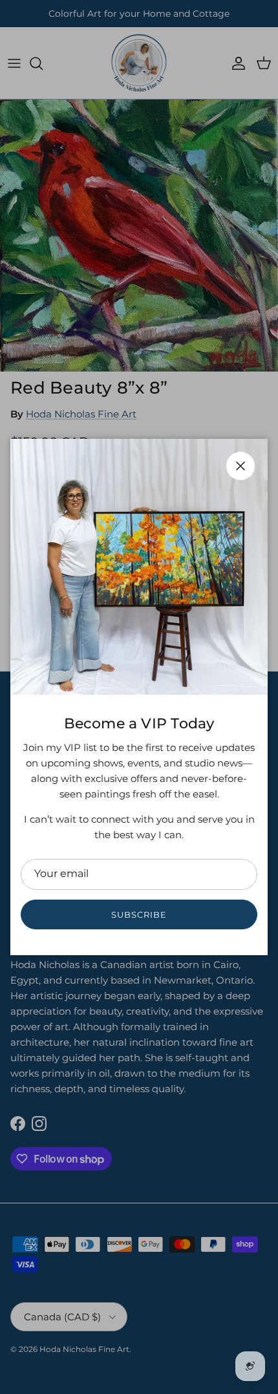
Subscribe (139, 914)
